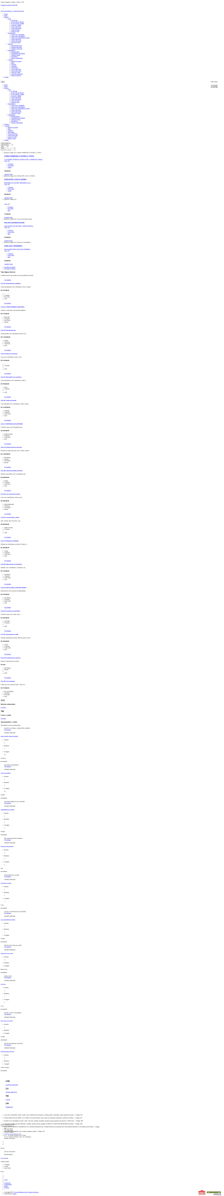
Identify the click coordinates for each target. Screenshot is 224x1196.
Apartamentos (11, 33)
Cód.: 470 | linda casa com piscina (9, 353)
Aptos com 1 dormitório (17, 34)
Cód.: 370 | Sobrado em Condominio (10, 540)
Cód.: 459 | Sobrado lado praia (8, 330)
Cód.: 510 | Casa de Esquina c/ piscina (10, 517)
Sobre (5, 15)
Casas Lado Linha (16, 28)
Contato (6, 77)
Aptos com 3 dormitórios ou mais (20, 37)
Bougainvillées (15, 52)
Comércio (14, 66)
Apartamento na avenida (6, 883)
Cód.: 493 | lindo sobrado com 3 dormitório (11, 564)
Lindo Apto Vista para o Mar (7, 953)
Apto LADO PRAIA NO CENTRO (8, 919)
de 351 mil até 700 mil (17, 22)
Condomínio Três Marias (18, 53)
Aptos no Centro (15, 42)
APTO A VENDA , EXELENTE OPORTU (9, 736)
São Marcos (14, 56)
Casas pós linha (15, 30)
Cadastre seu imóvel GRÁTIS (9, 5)
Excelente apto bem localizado (7, 846)
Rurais (6, 1186)
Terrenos (10, 44)
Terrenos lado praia (16, 45)
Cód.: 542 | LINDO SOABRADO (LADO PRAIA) (12, 306)
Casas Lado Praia (16, 26)
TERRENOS (9, 1107)
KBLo (14, 1194)
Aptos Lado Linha (16, 41)
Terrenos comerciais (16, 48)
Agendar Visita (8, 174)
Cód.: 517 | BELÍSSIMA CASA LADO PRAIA (12, 423)
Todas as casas (15, 31)
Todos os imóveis (16, 75)
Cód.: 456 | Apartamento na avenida (9, 634)
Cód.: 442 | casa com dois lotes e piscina (10, 494)
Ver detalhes (7, 280)
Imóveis (6, 17)
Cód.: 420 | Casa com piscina (8, 681)
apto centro (3, 984)
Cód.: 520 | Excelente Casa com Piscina (10, 611)
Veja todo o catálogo (9, 268)
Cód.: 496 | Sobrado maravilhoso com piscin (11, 470)
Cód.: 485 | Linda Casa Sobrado (8, 400)
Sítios (12, 63)
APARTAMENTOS (11, 1092)
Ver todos (3, 707)
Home (6, 14)
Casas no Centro (15, 72)
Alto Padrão (14, 67)
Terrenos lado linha (16, 47)
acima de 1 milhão (16, 25)
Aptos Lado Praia (16, 39)
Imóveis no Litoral (16, 61)
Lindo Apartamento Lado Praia (7, 1051)
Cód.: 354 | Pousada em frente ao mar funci (11, 447)
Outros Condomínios (17, 58)
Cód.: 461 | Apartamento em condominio (11, 283)
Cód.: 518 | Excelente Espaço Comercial (10, 657)
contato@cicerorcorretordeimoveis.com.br (12, 1133)
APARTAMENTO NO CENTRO (7, 809)
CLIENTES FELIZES (12, 1085)
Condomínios (8, 1184)
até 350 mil (14, 20)
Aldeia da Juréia (15, 55)
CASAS (8, 1099)
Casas (9, 19)
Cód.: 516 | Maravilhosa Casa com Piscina (11, 377)
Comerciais (7, 1183)
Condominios (11, 50)
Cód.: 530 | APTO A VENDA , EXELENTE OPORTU (13, 587)
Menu (2, 81)
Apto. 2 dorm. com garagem (7, 1020)
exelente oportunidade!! (6, 773)
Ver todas (3, 718)
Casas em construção (17, 74)
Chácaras (13, 64)
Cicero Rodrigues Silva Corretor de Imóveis (26, 1192)
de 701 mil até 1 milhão (17, 23)
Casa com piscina (4, 1158)
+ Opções (10, 60)
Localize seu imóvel (9, 267)
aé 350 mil (14, 91)
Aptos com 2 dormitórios (18, 36)
